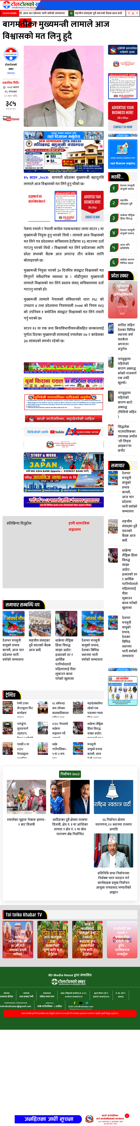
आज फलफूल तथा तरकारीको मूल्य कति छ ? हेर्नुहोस (52, 962)
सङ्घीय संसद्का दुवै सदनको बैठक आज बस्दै (89, 13)
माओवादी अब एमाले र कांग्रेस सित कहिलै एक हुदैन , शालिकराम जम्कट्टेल (122, 960)
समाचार (11, 73)
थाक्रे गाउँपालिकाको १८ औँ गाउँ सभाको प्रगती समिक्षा (17, 960)
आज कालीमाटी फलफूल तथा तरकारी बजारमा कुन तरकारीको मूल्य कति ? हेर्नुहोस (87, 958)
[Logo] (24, 4)
